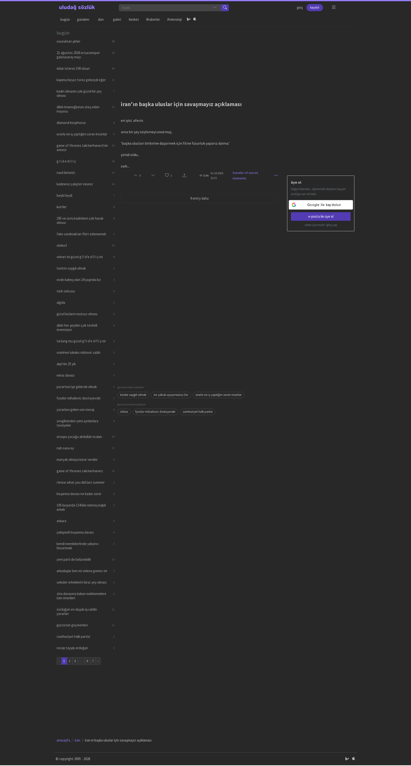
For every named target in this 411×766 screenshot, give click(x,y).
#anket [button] (134, 19)
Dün (101, 19)
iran (77, 740)
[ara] (225, 7)
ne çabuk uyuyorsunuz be (171, 395)
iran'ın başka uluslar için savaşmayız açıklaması (181, 104)
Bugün (65, 19)
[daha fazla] (333, 7)
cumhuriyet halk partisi (198, 412)
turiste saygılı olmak (133, 395)
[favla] (167, 175)
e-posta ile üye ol (320, 216)
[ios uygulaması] (194, 19)
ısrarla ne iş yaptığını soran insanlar (219, 395)
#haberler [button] (153, 19)
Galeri (117, 19)
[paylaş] (184, 176)
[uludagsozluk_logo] (77, 7)
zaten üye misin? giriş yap (320, 225)
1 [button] (171, 175)
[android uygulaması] (189, 19)
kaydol (314, 7)
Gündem (83, 19)
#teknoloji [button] (174, 19)
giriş (300, 7)
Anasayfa (63, 740)
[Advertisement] (236, 59)
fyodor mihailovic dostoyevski (155, 412)
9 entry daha (199, 198)
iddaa (124, 412)
